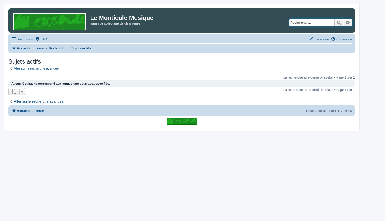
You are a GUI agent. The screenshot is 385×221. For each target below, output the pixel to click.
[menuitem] (41, 39)
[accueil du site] (182, 121)
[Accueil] (50, 20)
